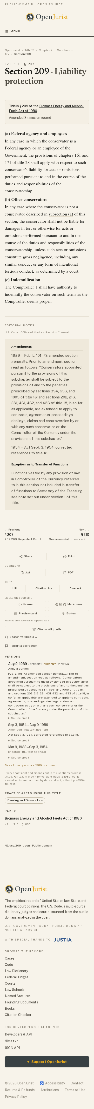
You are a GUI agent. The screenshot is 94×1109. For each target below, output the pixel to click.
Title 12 (29, 50)
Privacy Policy (16, 1097)
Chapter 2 (46, 50)
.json (26, 845)
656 (63, 391)
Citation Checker (18, 1015)
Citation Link (43, 588)
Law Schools (15, 990)
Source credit (20, 718)
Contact (77, 1083)
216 (72, 397)
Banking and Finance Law (25, 800)
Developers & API (18, 1034)
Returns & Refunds (20, 1090)
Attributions (49, 1090)
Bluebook (75, 588)
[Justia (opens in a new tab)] (62, 940)
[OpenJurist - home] (47, 17)
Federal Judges (16, 977)
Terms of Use (75, 1090)
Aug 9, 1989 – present (25, 664)
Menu (15, 31)
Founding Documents (21, 1002)
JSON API (12, 1048)
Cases (9, 958)
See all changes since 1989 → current (30, 765)
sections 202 (56, 397)
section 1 (58, 497)
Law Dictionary (16, 971)
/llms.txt (11, 1041)
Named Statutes (18, 996)
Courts (10, 983)
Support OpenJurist (47, 1062)
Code (9, 965)
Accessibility (52, 1083)
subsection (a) (61, 214)
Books (10, 1008)
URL (15, 588)
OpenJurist (12, 50)
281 (14, 403)
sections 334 (47, 391)
